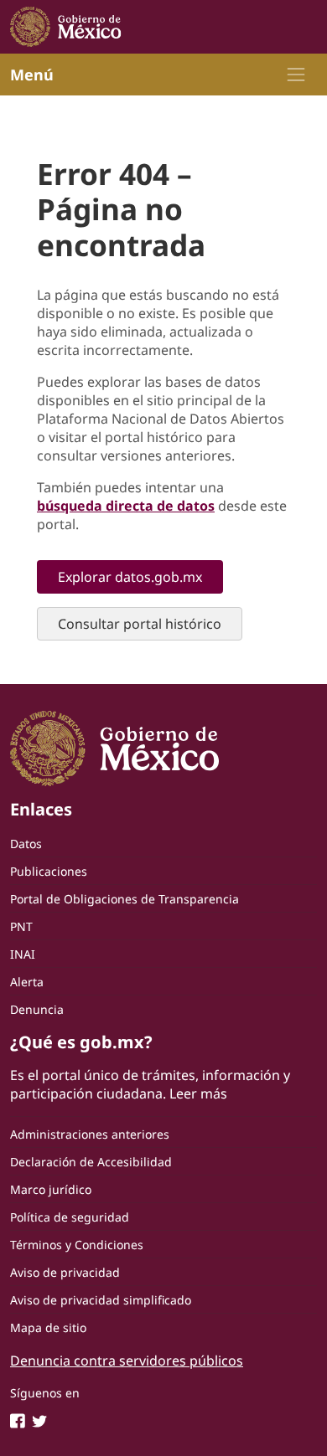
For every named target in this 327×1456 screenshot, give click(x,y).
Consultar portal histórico (139, 624)
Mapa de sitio (48, 1327)
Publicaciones (48, 871)
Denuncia (37, 1009)
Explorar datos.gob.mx (130, 577)
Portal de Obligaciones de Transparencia (124, 899)
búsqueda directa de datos (126, 505)
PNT (21, 926)
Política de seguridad (69, 1217)
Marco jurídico (50, 1189)
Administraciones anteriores (89, 1134)
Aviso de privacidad (65, 1272)
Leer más (198, 1093)
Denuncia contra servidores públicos (126, 1360)
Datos (26, 843)
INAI (22, 954)
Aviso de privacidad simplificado (100, 1300)
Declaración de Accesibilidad (91, 1162)
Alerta (27, 982)
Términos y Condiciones (76, 1245)
